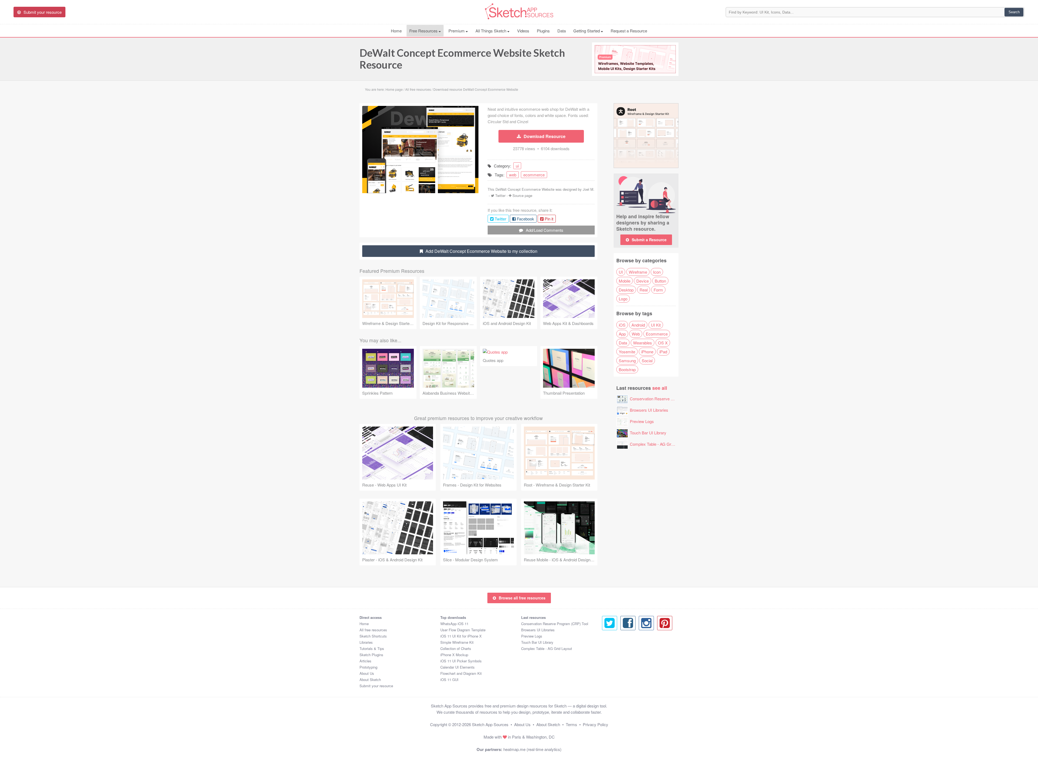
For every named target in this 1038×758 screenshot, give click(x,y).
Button (660, 281)
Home (396, 30)
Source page (522, 195)
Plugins (543, 30)
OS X (663, 343)
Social (647, 360)
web (512, 174)
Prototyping (368, 667)
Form (658, 290)
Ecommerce (657, 334)
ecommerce (534, 174)
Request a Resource (629, 30)
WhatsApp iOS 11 (454, 623)
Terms (571, 724)
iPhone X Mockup (454, 654)
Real (644, 290)
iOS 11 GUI (449, 679)
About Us (367, 673)
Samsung (627, 360)
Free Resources (424, 30)
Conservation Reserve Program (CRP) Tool (668, 398)
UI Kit (656, 325)
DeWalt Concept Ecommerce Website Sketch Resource (462, 58)
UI (621, 272)
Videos (523, 30)
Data (561, 30)
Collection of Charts (455, 648)
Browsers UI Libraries (649, 410)
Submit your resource (376, 685)
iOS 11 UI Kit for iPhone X (461, 636)
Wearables (642, 343)
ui (517, 166)
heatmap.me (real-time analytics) (532, 749)
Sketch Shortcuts (373, 636)
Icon (657, 272)
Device (642, 281)
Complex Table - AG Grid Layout (658, 444)
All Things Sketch (491, 30)
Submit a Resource (649, 239)
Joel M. (588, 189)
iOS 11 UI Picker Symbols (461, 660)
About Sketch (370, 679)
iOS (622, 325)
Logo (623, 298)
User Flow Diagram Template (462, 629)
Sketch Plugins (371, 654)
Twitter (500, 195)
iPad (663, 351)
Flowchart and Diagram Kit (461, 673)
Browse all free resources (522, 598)
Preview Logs (642, 421)
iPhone (647, 351)
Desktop (626, 290)
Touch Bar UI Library (648, 432)
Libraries (366, 642)
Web (636, 334)
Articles (365, 660)
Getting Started (587, 30)
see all (659, 387)
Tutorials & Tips (372, 648)
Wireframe (638, 272)
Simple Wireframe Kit (457, 642)
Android (638, 325)
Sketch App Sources (490, 724)
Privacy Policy (595, 724)
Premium (457, 30)
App (622, 334)
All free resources (373, 629)
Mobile (624, 281)
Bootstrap (627, 369)
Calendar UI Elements (457, 667)
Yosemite (627, 351)
